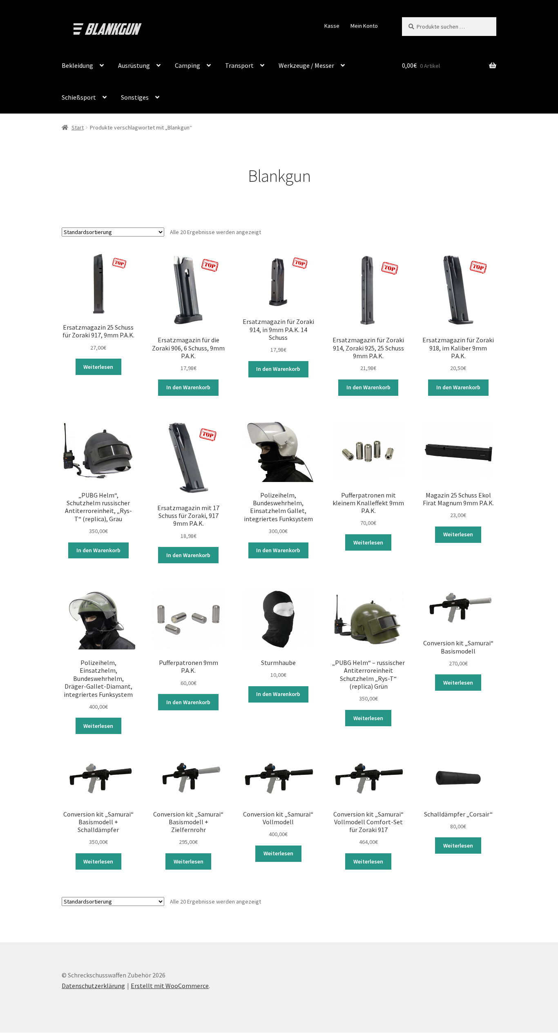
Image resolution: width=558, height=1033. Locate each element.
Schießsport (79, 97)
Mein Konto (364, 25)
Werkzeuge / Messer (306, 65)
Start (77, 127)
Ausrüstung (134, 65)
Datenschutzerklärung (93, 986)
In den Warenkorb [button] (188, 387)
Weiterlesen (98, 366)
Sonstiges (135, 97)
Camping (187, 65)
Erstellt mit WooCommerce (170, 986)
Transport (239, 65)
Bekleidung (77, 65)
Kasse (331, 25)
